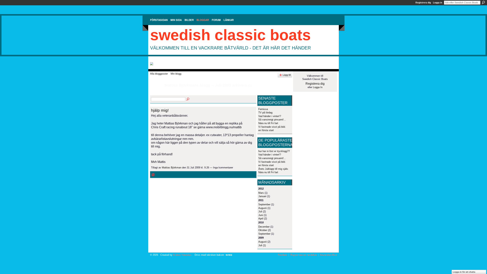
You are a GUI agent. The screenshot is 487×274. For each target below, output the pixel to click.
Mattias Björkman (171, 167)
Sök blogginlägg (188, 99)
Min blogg (176, 73)
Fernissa (263, 109)
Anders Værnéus (182, 254)
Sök (483, 2)
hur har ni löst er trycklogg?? (274, 151)
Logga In (317, 87)
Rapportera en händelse (303, 254)
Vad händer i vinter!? (269, 116)
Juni (260, 215)
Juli (260, 211)
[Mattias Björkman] (156, 93)
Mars (261, 192)
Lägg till (287, 75)
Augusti (262, 208)
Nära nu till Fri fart (268, 123)
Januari (262, 196)
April (260, 218)
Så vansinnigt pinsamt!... (272, 119)
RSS (153, 175)
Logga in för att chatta (464, 272)
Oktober (262, 230)
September (264, 204)
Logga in (437, 2)
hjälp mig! (160, 110)
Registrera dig (423, 2)
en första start (266, 130)
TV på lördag (265, 112)
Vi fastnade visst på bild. (272, 126)
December (264, 226)
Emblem (282, 254)
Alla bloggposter (159, 73)
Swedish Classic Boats (230, 34)
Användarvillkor (328, 254)
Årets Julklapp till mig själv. (273, 168)
